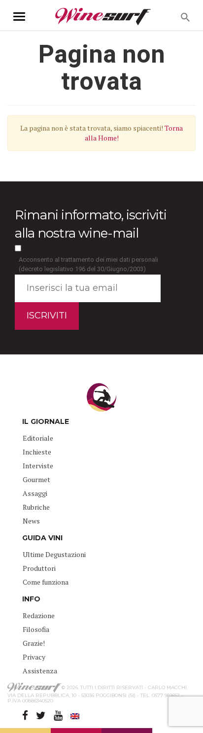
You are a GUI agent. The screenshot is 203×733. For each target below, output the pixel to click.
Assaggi (35, 493)
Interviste (38, 465)
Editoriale (38, 438)
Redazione (39, 615)
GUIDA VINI (42, 537)
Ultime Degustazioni (54, 554)
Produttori (39, 568)
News (31, 520)
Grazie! (34, 643)
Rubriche (36, 507)
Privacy (34, 657)
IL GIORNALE (45, 421)
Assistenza (40, 670)
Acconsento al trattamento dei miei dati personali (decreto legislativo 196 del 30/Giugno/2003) (88, 264)
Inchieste (37, 451)
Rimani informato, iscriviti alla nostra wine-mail (91, 224)
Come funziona (45, 582)
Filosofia (36, 629)
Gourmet (36, 479)
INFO (31, 598)
